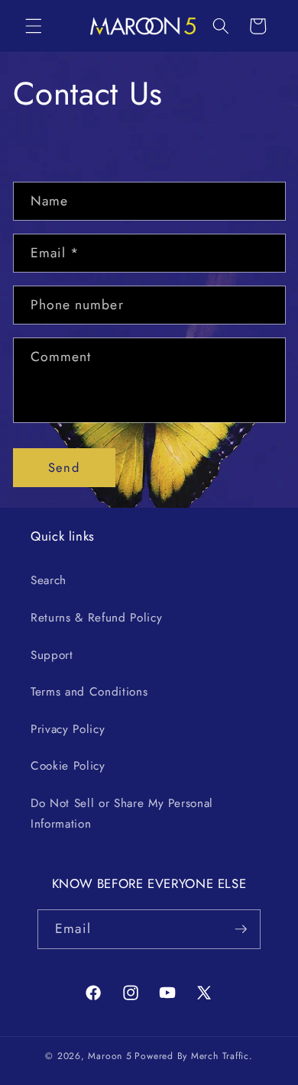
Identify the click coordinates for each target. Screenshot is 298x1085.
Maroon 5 (109, 1056)
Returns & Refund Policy (96, 617)
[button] (33, 26)
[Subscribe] (240, 929)
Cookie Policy (68, 765)
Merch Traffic (220, 1056)
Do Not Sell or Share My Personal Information (122, 813)
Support (52, 655)
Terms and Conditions (89, 691)
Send (63, 467)
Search (48, 580)
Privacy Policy (68, 729)
